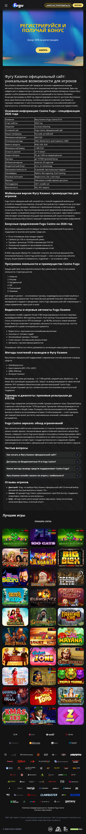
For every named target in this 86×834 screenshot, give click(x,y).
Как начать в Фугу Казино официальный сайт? (31, 454)
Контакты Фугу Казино (43, 810)
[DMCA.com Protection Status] (76, 829)
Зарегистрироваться (58, 5)
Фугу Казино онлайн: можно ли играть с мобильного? (35, 475)
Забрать (43, 50)
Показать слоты (43, 521)
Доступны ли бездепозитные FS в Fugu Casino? (31, 461)
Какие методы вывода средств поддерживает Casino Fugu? (38, 468)
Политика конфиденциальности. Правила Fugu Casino (43, 808)
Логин (78, 5)
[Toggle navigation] (6, 5)
